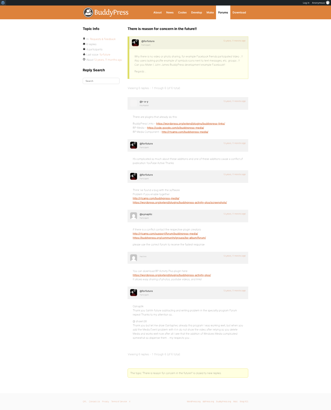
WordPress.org (193, 401)
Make (210, 12)
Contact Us (94, 401)
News (170, 12)
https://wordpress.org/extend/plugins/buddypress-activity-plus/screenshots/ (180, 202)
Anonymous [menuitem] (318, 2)
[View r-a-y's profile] (133, 103)
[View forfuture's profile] (135, 42)
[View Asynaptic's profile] (133, 215)
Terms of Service (119, 401)
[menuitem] (3, 3)
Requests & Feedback (103, 39)
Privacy (105, 401)
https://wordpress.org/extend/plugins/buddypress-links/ (190, 123)
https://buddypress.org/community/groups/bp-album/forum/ (169, 237)
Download (239, 12)
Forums (223, 12)
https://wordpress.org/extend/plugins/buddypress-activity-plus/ (172, 275)
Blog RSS (244, 401)
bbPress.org (208, 401)
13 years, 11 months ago (234, 40)
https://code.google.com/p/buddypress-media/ (175, 127)
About (157, 12)
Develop (196, 12)
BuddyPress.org (106, 12)
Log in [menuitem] (306, 2)
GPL (85, 401)
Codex (182, 12)
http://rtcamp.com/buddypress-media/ (185, 131)
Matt (235, 401)
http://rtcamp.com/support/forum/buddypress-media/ (165, 233)
